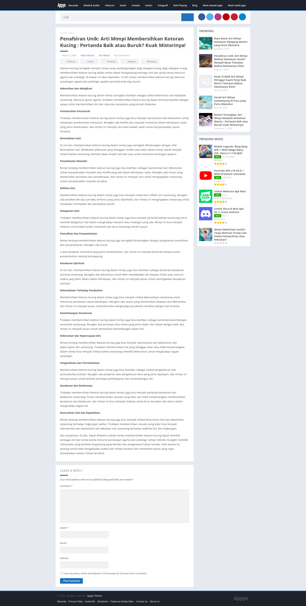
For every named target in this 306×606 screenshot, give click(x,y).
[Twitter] (209, 16)
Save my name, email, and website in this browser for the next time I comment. (105, 573)
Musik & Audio (92, 5)
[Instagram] (218, 16)
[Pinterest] (234, 16)
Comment (66, 485)
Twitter (90, 61)
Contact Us (142, 601)
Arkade (136, 5)
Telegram (132, 61)
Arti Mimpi (104, 55)
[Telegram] (242, 16)
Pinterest (111, 61)
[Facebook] (201, 16)
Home (63, 32)
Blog (194, 5)
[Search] (187, 17)
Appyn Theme (94, 595)
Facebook (71, 61)
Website (64, 558)
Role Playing (180, 5)
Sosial (123, 5)
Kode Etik (90, 601)
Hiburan (109, 5)
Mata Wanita (87, 55)
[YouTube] (226, 16)
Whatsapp (151, 61)
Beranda (73, 5)
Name (64, 527)
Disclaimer (102, 601)
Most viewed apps (212, 5)
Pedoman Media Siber (122, 601)
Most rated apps (237, 5)
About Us (155, 601)
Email (63, 543)
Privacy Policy (76, 601)
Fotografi (163, 5)
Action (148, 5)
